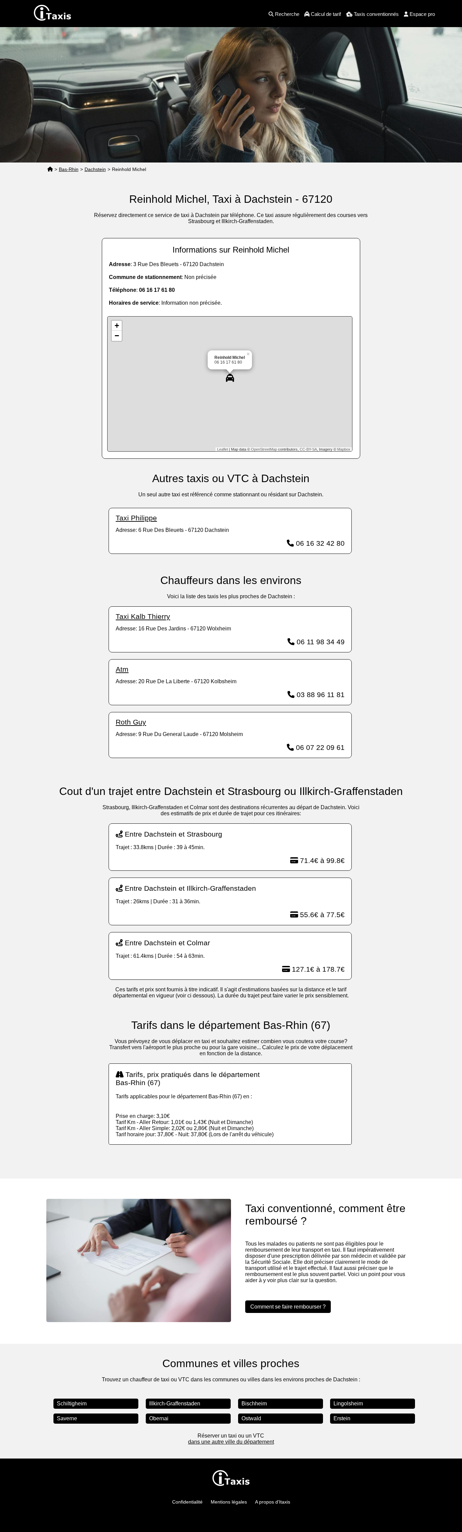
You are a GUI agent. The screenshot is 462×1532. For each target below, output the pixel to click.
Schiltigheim (72, 1403)
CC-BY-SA (308, 449)
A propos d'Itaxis (272, 1502)
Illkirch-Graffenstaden (174, 1403)
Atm (122, 669)
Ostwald (251, 1418)
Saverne (67, 1418)
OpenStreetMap (264, 449)
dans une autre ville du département (231, 1442)
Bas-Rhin (68, 169)
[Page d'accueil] (50, 169)
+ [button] (117, 325)
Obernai (158, 1418)
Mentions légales (229, 1502)
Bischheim (254, 1403)
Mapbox (343, 449)
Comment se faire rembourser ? (288, 1307)
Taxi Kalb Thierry (143, 616)
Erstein (341, 1418)
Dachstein (95, 169)
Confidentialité (187, 1502)
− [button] (117, 335)
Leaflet (222, 449)
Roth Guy (131, 722)
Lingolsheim (348, 1403)
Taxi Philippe (136, 518)
